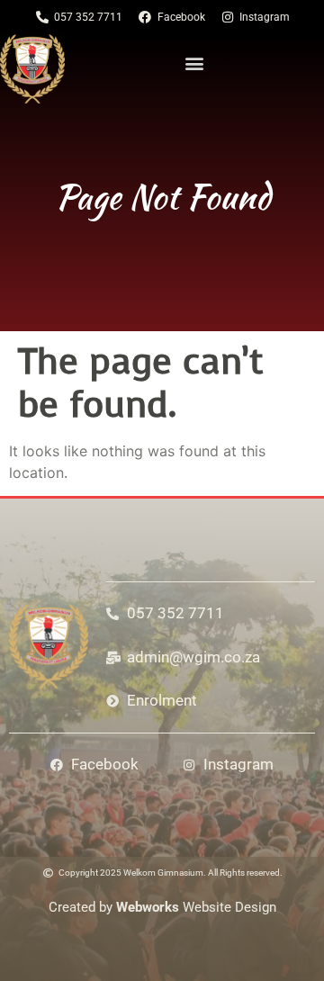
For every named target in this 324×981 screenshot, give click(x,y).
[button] (195, 62)
